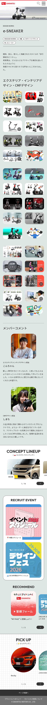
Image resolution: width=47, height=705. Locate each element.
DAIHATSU (10, 3)
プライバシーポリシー (13, 699)
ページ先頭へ (23, 693)
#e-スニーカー (9, 43)
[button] (38, 3)
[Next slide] (40, 627)
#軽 (21, 39)
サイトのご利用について (33, 699)
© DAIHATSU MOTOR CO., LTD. (23, 702)
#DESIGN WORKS (10, 39)
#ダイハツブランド (31, 39)
